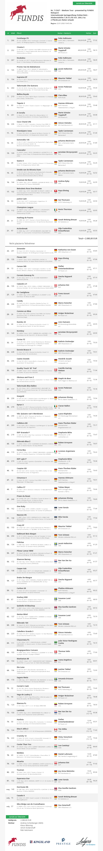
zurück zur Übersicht (84, 3)
